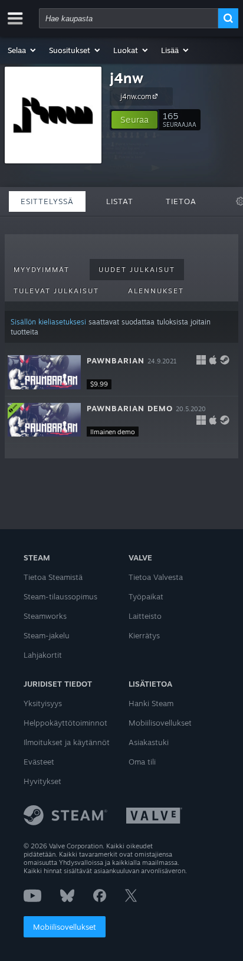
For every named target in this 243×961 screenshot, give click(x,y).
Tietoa (181, 201)
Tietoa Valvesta (156, 577)
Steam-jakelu (47, 635)
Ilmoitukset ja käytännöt (67, 742)
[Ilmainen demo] (44, 420)
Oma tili (142, 761)
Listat (119, 201)
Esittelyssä (47, 201)
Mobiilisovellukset (64, 927)
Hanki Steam (151, 703)
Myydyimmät (42, 269)
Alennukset (156, 291)
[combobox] (128, 18)
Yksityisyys (43, 703)
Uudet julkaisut (136, 269)
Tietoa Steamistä (53, 577)
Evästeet (39, 761)
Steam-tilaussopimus (60, 596)
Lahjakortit (43, 655)
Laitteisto (145, 616)
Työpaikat (146, 596)
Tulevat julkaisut (56, 291)
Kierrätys (144, 635)
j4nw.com (136, 96)
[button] (22, 50)
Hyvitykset (42, 781)
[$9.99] (44, 372)
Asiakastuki (149, 742)
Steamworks (45, 616)
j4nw (126, 78)
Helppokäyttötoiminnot (65, 722)
